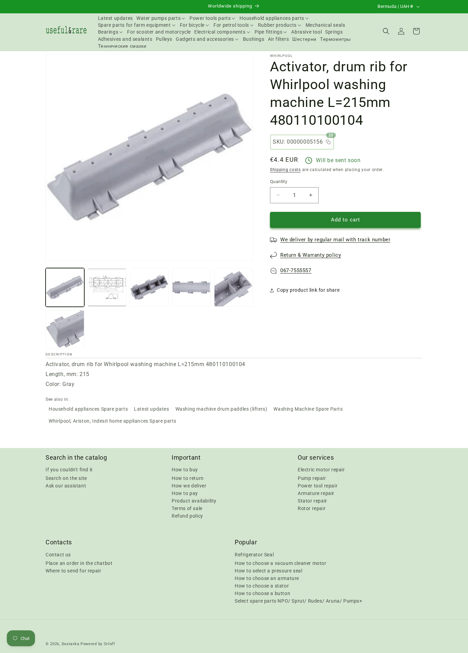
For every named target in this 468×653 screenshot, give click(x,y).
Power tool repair (317, 485)
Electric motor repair (321, 469)
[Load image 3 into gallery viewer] (149, 287)
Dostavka (70, 644)
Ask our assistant (66, 485)
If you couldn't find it (69, 469)
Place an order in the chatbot (79, 563)
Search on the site (66, 478)
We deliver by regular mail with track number (335, 240)
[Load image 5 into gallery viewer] (233, 287)
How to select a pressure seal (268, 570)
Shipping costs (285, 169)
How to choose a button (262, 593)
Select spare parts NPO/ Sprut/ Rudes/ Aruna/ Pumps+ (298, 600)
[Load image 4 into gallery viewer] (191, 287)
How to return (188, 478)
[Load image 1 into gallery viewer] (65, 287)
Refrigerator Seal (254, 554)
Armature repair (316, 493)
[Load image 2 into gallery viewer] (107, 287)
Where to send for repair (73, 570)
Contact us (58, 554)
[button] (161, 18)
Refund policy (187, 516)
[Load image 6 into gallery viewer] (65, 329)
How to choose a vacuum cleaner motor (281, 563)
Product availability (194, 501)
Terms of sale (187, 508)
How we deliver (189, 485)
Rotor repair (311, 508)
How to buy (185, 469)
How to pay (185, 493)
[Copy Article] (328, 142)
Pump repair (312, 478)
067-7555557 (295, 270)
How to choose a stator (262, 585)
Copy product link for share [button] (308, 290)
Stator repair (312, 501)
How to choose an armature (267, 578)
